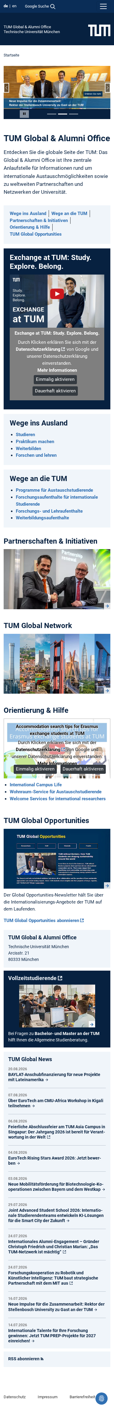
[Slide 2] (62, 114)
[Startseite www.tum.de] (99, 30)
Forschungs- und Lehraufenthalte (49, 511)
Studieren (25, 434)
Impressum (47, 1397)
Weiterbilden (28, 448)
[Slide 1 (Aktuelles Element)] (51, 114)
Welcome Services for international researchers (58, 798)
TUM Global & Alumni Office (27, 27)
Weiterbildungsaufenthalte (42, 518)
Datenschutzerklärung (38, 349)
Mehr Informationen (57, 370)
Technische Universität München (32, 31)
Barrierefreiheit (82, 1397)
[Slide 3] (73, 114)
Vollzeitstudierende (32, 978)
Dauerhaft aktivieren (55, 391)
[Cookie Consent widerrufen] (101, 1398)
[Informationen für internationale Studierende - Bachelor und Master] (57, 1006)
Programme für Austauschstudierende (54, 490)
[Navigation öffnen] (103, 6)
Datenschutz (15, 1397)
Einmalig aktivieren (55, 379)
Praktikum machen (35, 441)
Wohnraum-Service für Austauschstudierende (56, 791)
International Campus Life (36, 784)
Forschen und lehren (36, 455)
